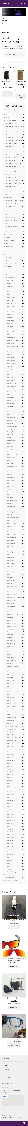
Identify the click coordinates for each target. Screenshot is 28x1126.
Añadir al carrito (20, 96)
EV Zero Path (12, 383)
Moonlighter (12, 543)
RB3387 (11, 755)
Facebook (6, 1069)
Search (14, 1123)
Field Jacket (12, 397)
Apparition (12, 289)
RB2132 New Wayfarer (15, 729)
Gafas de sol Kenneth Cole (14, 214)
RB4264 (11, 835)
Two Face (11, 709)
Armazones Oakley (12, 169)
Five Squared (12, 400)
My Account (4, 1123)
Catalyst (11, 314)
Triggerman (12, 694)
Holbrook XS (12, 477)
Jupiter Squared (13, 500)
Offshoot (11, 546)
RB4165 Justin (13, 800)
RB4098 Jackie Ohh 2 (14, 792)
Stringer (11, 657)
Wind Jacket (12, 717)
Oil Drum (11, 549)
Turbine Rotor (13, 703)
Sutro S (11, 669)
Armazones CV (11, 137)
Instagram (7, 1065)
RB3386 (11, 752)
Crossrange (12, 343)
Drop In (11, 366)
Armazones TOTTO (12, 186)
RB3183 (11, 743)
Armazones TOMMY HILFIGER (15, 183)
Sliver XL (11, 629)
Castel (11, 312)
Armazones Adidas (12, 123)
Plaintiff (11, 572)
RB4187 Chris (12, 812)
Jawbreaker (12, 492)
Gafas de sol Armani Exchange (15, 200)
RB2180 (11, 734)
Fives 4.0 (11, 403)
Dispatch (11, 357)
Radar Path (12, 603)
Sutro (10, 663)
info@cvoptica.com (7, 1083)
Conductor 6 (12, 329)
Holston (11, 480)
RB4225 (11, 823)
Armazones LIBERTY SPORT (14, 163)
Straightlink (12, 655)
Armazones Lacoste (12, 157)
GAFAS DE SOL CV (11, 206)
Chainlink (11, 320)
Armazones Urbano (12, 192)
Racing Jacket (13, 589)
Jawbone (11, 489)
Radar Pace (12, 600)
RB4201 (11, 817)
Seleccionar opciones (7, 94)
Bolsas (9, 257)
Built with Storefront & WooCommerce (12, 1117)
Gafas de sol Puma (12, 223)
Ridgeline (11, 609)
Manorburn (12, 529)
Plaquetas (10, 274)
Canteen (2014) (13, 309)
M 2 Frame (12, 514)
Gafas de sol (9, 197)
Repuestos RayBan (12, 726)
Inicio (4, 32)
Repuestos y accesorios (11, 874)
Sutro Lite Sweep (13, 666)
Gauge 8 (11, 446)
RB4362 (11, 857)
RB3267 (11, 746)
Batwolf (11, 294)
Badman (11, 292)
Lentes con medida (10, 240)
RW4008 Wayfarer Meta (15, 872)
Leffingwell (12, 512)
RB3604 (11, 780)
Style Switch (12, 660)
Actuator (11, 280)
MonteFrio (12, 540)
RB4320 (11, 852)
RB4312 (11, 849)
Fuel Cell (11, 437)
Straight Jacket (13, 649)
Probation (12, 580)
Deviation (11, 354)
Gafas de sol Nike (11, 217)
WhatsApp (4, 23)
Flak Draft (11, 412)
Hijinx (10, 460)
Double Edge (12, 363)
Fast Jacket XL (13, 392)
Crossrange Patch (13, 346)
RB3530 (11, 769)
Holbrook (11, 463)
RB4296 (11, 843)
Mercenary (12, 532)
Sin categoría (10, 877)
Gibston (11, 452)
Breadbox (11, 306)
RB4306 (11, 846)
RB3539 (11, 777)
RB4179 (11, 806)
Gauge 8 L (11, 449)
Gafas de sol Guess (12, 212)
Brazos (9, 260)
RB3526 (11, 766)
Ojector (11, 554)
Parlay (11, 560)
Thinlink (11, 680)
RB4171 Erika (12, 803)
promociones (9, 252)
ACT (7, 114)
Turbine (11, 700)
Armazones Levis (11, 160)
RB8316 (11, 863)
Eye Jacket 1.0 (13, 386)
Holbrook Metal (13, 466)
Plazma (11, 574)
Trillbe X (11, 697)
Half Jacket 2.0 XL (13, 454)
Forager (11, 423)
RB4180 (11, 809)
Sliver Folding (12, 623)
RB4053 (11, 789)
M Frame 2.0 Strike (14, 517)
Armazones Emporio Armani (14, 140)
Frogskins (11, 432)
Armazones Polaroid (12, 174)
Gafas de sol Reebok (12, 229)
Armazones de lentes (11, 120)
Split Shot (12, 637)
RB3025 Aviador (13, 740)
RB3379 (11, 749)
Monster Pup (12, 537)
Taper (10, 674)
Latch (10, 503)
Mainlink (11, 526)
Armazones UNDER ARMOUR (14, 189)
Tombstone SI (13, 692)
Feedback (11, 394)
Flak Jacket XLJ (13, 417)
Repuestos (8, 254)
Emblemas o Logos (12, 263)
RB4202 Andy (12, 820)
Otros (7, 243)
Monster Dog (12, 534)
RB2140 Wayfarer (13, 732)
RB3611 (11, 783)
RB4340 (11, 855)
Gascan (11, 443)
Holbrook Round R (14, 472)
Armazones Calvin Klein (13, 132)
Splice (10, 632)
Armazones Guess (12, 152)
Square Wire (12, 643)
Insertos (8, 237)
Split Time (12, 640)
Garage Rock (12, 440)
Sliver (10, 620)
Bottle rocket (12, 303)
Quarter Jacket (13, 586)
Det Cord (11, 352)
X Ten (10, 723)
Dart (10, 349)
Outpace (11, 557)
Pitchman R (12, 569)
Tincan (11, 683)
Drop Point (12, 369)
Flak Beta (11, 409)
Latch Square (12, 509)
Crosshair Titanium (14, 340)
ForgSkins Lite (13, 426)
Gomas (9, 269)
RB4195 (11, 814)
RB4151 (11, 797)
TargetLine (12, 677)
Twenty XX (12, 706)
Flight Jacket (12, 420)
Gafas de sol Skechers (12, 232)
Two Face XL (12, 712)
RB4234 (11, 829)
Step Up (11, 646)
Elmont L (11, 374)
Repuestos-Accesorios (11, 880)
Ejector (11, 372)
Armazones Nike (11, 166)
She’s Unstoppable (14, 614)
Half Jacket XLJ (13, 457)
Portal (11, 577)
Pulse (10, 583)
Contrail (11, 332)
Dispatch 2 (12, 360)
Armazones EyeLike (12, 143)
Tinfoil (11, 686)
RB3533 (11, 772)
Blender (11, 300)
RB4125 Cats (12, 795)
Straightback (12, 652)
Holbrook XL (12, 474)
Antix (10, 286)
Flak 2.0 (11, 406)
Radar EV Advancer (14, 594)
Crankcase (12, 334)
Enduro (11, 380)
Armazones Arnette (12, 129)
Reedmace (12, 606)
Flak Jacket (12, 414)
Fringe (11, 429)
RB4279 (11, 837)
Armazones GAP (11, 149)
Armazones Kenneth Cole (14, 154)
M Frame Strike (13, 520)
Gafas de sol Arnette (12, 203)
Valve (10, 714)
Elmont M (11, 377)
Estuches (9, 266)
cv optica (6, 3)
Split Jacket (12, 634)
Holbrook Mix (12, 469)
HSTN (10, 483)
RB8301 (11, 860)
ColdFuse (11, 326)
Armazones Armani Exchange (14, 126)
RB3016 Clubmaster (14, 737)
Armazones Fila (11, 146)
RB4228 (11, 826)
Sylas (10, 672)
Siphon (11, 617)
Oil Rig (11, 552)
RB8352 (11, 869)
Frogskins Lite (13, 434)
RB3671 (11, 786)
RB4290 (11, 840)
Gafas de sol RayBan (12, 226)
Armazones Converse (12, 134)
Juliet (10, 494)
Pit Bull (11, 566)
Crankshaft (12, 337)
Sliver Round (12, 626)
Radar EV (11, 592)
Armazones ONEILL (12, 172)
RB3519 (11, 763)
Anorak (7, 117)
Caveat (11, 317)
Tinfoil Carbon (13, 689)
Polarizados (9, 246)
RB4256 (11, 832)
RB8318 (11, 866)
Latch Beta (12, 506)
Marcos (9, 272)
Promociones (9, 249)
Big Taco (11, 297)
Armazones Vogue (12, 194)
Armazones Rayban (12, 180)
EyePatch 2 (12, 389)
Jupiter (11, 497)
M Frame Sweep (13, 523)
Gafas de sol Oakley (12, 220)
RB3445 (11, 757)
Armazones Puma (12, 177)
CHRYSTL (11, 323)
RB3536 (11, 774)
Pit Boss (11, 563)
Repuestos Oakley (12, 277)
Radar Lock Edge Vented (15, 597)
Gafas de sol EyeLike (12, 209)
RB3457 (11, 760)
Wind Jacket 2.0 (13, 720)
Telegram (12, 23)
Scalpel (11, 612)
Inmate (11, 486)
